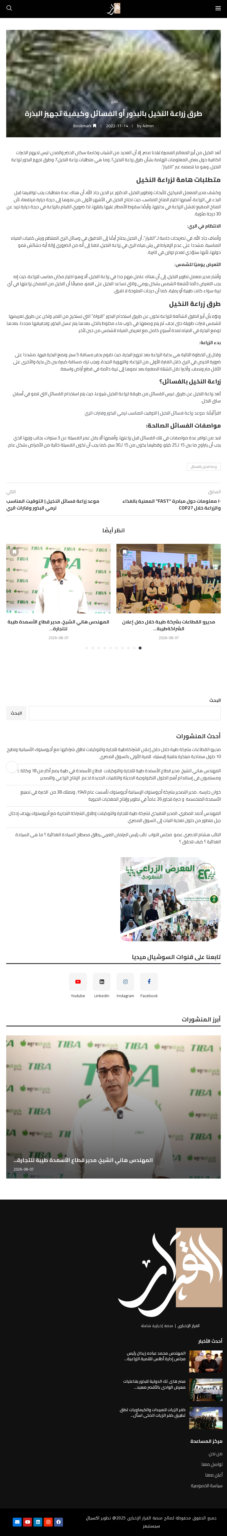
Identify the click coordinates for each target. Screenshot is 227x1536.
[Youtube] (27, 1522)
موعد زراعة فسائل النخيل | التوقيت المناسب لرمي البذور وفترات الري (145, 413)
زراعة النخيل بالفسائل (204, 467)
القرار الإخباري (189, 1325)
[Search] (9, 9)
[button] (14, 596)
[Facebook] (58, 1522)
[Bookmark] (124, 552)
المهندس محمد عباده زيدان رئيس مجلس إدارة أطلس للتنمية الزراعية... (155, 1356)
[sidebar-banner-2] (113, 899)
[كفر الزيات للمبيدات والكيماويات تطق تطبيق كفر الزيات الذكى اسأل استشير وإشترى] (206, 1418)
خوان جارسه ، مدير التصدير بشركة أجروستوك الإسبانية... (104, 1160)
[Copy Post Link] (12, 767)
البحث (215, 700)
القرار (167, 166)
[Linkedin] (37, 1522)
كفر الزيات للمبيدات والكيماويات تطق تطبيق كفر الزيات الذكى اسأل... (153, 1412)
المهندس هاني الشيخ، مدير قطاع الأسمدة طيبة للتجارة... (58, 625)
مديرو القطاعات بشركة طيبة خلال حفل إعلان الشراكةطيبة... (168, 625)
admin (148, 126)
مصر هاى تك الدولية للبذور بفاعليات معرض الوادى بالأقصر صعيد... (154, 1384)
